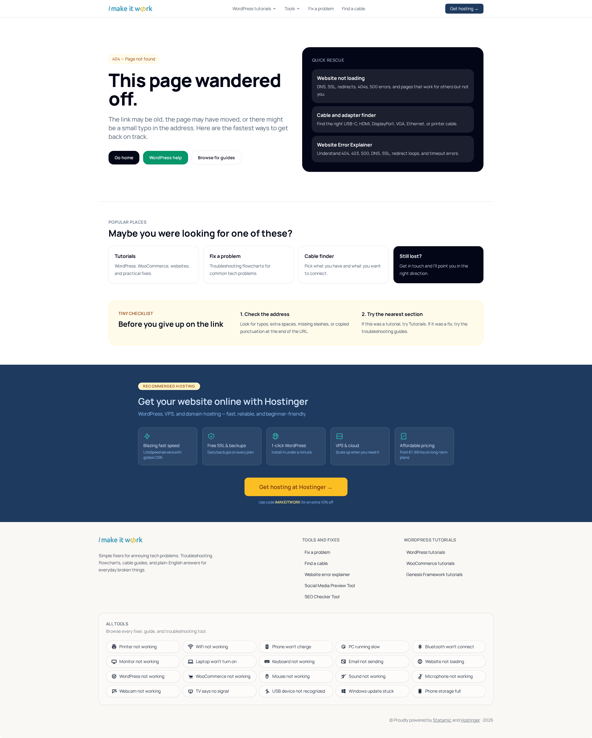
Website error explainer (327, 574)
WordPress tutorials (251, 8)
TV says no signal (212, 691)
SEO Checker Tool (322, 596)
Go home (124, 157)
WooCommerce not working (223, 676)
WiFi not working (212, 646)
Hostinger (470, 720)
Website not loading (444, 661)
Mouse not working (291, 676)
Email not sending (366, 661)
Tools (290, 8)
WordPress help (165, 157)
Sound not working (367, 676)
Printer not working (138, 646)
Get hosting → (464, 8)
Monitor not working (139, 661)
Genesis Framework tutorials (434, 574)
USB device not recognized (298, 691)
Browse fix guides (216, 157)
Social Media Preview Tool (330, 585)
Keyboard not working (293, 661)
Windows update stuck (371, 691)
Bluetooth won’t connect (449, 646)
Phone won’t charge (291, 646)
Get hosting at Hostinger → (296, 487)
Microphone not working (449, 676)
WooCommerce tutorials (430, 563)
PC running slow (364, 646)
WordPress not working (141, 676)
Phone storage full (443, 691)
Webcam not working (140, 691)
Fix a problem (321, 8)
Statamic (442, 720)
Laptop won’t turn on (216, 661)
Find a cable (353, 8)
